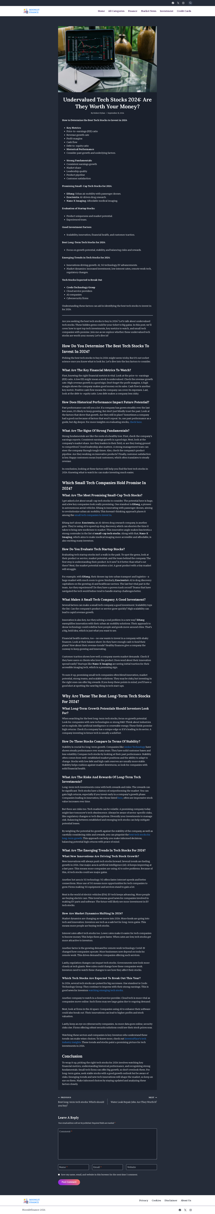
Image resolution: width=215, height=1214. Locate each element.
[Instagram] (183, 3)
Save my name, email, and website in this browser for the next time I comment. (99, 1174)
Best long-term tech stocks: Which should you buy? (81, 1101)
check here (136, 422)
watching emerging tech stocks (106, 990)
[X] (178, 3)
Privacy (143, 1200)
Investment (166, 11)
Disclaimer (171, 1200)
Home (101, 11)
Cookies (156, 1200)
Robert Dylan (99, 113)
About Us (186, 1200)
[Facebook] (173, 3)
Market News (148, 11)
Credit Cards (184, 11)
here (120, 797)
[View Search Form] (190, 3)
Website (131, 1167)
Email (97, 1167)
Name (63, 1167)
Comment (65, 1131)
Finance (132, 11)
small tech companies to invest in (93, 515)
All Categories (116, 11)
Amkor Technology (134, 746)
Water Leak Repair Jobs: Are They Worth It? (134, 1099)
